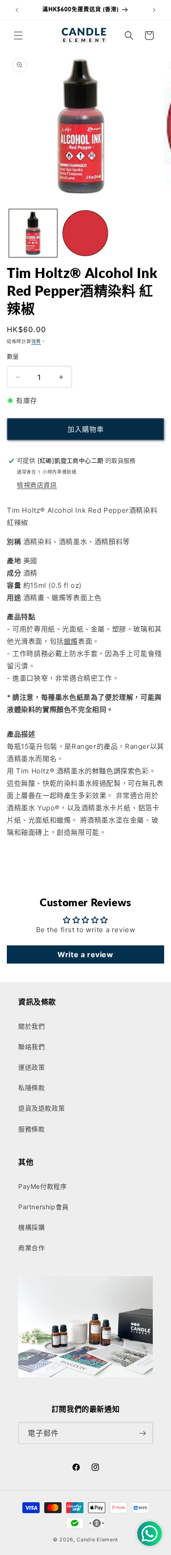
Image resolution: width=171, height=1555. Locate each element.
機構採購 (31, 1227)
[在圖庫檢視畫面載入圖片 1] (33, 233)
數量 (13, 356)
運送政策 (31, 1067)
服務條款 (31, 1129)
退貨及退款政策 (41, 1108)
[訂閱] (142, 1433)
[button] (18, 35)
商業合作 (31, 1248)
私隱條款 (31, 1087)
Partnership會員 (43, 1207)
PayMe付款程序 (42, 1186)
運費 (36, 341)
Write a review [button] (85, 954)
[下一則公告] (154, 10)
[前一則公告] (17, 10)
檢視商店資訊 (37, 485)
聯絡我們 (31, 1046)
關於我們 (31, 1026)
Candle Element (97, 1539)
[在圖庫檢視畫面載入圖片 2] (85, 233)
